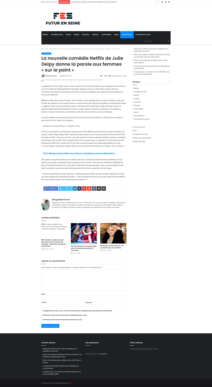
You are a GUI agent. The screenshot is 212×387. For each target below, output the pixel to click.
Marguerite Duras (51, 76)
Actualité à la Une (57, 34)
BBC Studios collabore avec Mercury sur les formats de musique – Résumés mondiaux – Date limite (54, 243)
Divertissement (127, 34)
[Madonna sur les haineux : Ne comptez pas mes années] (113, 233)
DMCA (134, 130)
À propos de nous (138, 127)
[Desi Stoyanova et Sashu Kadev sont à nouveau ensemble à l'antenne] (84, 233)
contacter (103, 354)
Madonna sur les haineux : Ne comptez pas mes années (112, 247)
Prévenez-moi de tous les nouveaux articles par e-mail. (62, 319)
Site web (89, 302)
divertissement (54, 49)
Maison (45, 34)
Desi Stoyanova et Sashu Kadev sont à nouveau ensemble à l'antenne (84, 248)
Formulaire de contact (142, 34)
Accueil (45, 49)
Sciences (95, 34)
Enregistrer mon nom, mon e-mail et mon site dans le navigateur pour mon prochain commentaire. (77, 311)
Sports (116, 34)
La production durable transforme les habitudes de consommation (94, 2)
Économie (85, 34)
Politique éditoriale (138, 141)
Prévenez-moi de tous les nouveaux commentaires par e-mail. (65, 315)
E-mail (44, 302)
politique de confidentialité (141, 138)
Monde (68, 34)
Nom (43, 294)
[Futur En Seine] (61, 17)
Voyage (76, 34)
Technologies (106, 34)
